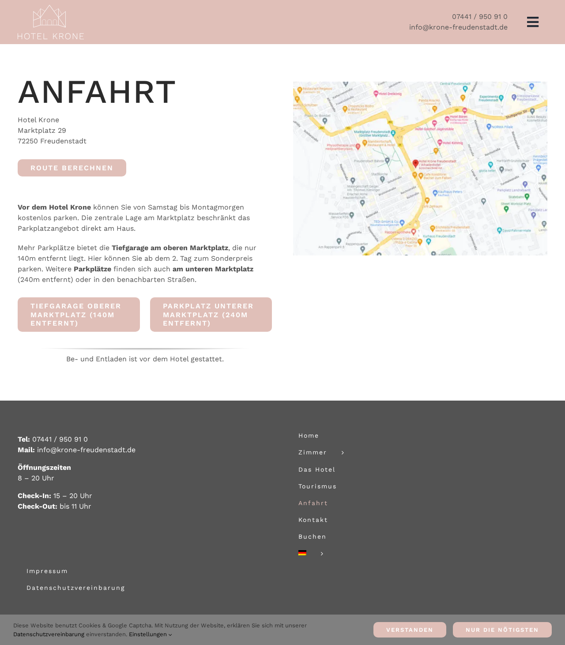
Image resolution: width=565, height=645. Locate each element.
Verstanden (409, 629)
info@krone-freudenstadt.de (458, 27)
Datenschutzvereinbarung (48, 634)
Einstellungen (149, 634)
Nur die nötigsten (502, 629)
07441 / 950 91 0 (480, 16)
